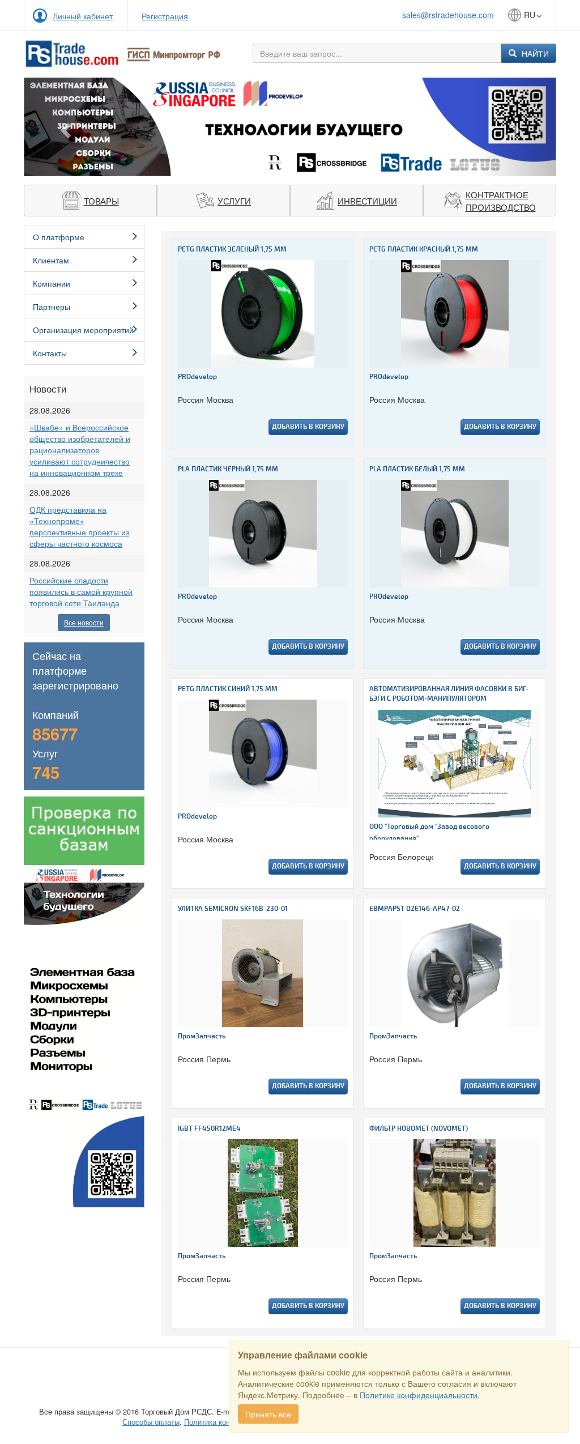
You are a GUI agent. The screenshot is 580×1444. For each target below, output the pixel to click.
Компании (51, 283)
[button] (64, 127)
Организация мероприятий (83, 329)
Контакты (50, 353)
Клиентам (51, 260)
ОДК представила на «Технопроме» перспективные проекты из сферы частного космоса (79, 526)
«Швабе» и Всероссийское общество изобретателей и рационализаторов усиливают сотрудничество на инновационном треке (79, 449)
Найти (534, 53)
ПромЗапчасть (201, 1036)
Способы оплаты (151, 1422)
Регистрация (165, 16)
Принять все (268, 1414)
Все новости (84, 622)
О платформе (58, 236)
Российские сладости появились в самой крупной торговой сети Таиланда (81, 591)
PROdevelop (197, 377)
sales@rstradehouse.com (448, 14)
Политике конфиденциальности (418, 1394)
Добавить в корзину (308, 427)
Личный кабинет (83, 16)
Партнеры (51, 306)
